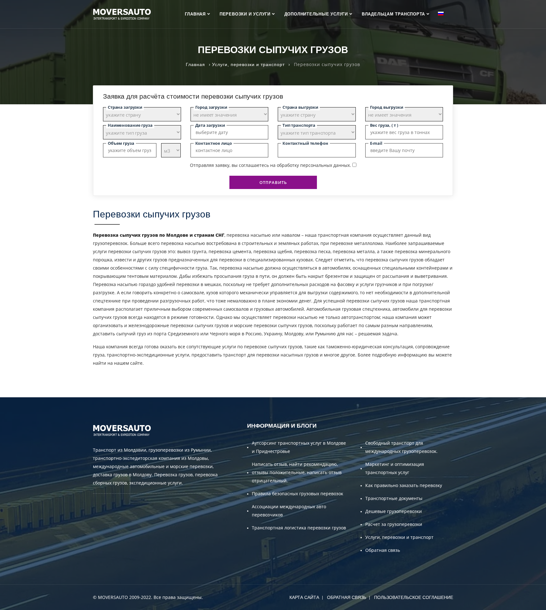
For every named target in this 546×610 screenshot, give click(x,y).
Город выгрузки (386, 107)
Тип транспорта (298, 125)
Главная (195, 14)
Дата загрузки (210, 125)
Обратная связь (382, 550)
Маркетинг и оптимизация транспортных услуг (394, 468)
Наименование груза (130, 125)
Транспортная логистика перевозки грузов (299, 528)
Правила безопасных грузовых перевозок (297, 494)
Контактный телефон (305, 143)
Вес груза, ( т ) (384, 125)
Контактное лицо (213, 143)
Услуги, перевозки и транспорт (399, 537)
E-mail (376, 143)
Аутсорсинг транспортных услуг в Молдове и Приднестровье (299, 447)
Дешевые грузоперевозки (393, 511)
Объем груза (121, 143)
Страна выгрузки (300, 107)
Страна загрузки (125, 107)
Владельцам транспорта (393, 14)
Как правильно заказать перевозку (403, 485)
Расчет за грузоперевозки (393, 524)
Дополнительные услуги (316, 14)
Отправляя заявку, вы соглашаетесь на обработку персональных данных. (270, 165)
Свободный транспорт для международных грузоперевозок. (401, 447)
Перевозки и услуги (245, 14)
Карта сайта (304, 597)
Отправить (273, 182)
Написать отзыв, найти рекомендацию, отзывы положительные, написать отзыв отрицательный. (297, 472)
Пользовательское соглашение (413, 597)
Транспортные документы (393, 498)
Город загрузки (211, 107)
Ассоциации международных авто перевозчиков (289, 510)
